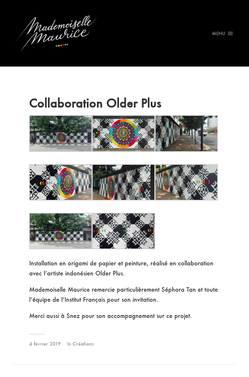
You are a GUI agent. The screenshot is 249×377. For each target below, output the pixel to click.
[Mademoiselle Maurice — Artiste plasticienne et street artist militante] (124, 33)
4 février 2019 (45, 343)
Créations (83, 343)
